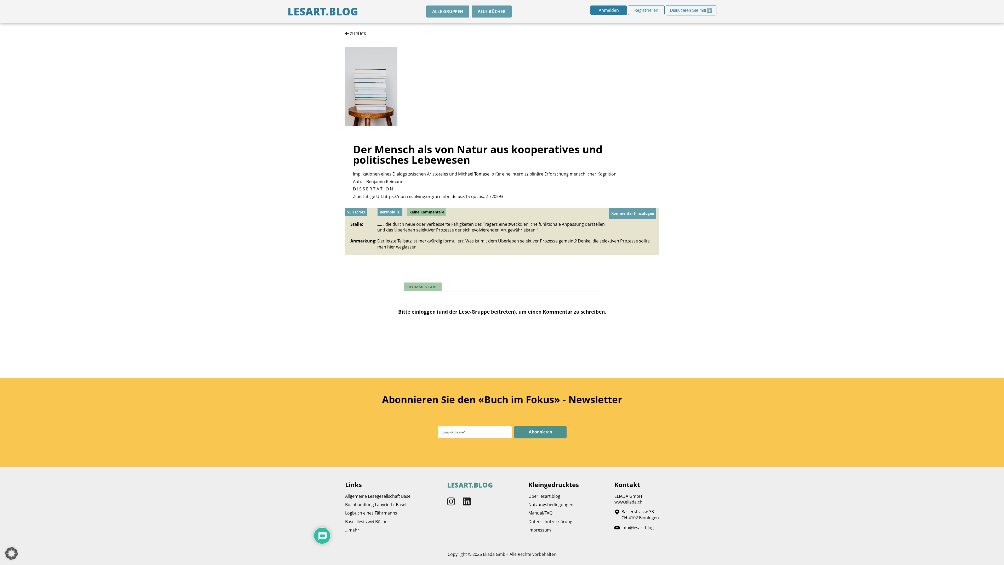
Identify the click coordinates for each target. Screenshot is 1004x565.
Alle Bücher (492, 11)
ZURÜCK (357, 34)
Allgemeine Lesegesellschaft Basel (378, 496)
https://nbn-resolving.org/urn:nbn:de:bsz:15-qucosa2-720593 (443, 196)
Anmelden (609, 10)
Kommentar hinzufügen (632, 213)
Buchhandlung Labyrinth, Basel (375, 504)
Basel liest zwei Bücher (367, 521)
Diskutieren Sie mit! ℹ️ (691, 11)
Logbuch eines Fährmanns (371, 513)
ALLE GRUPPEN (447, 11)
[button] (11, 553)
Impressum (539, 530)
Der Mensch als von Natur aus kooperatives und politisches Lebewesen (477, 154)
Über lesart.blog (544, 496)
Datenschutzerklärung (550, 521)
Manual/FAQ (540, 513)
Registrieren (646, 10)
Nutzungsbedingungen (550, 504)
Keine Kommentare (426, 212)
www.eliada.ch (628, 502)
